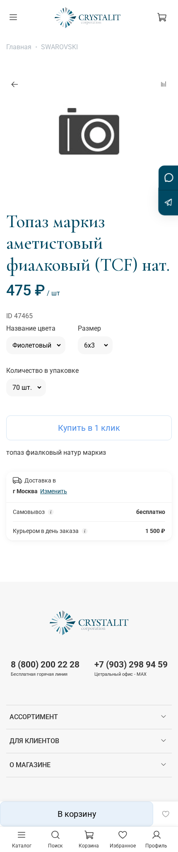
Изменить (53, 491)
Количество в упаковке (42, 370)
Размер (89, 328)
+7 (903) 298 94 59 (131, 665)
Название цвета (30, 328)
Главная (18, 47)
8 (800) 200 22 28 (45, 665)
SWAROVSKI (59, 47)
